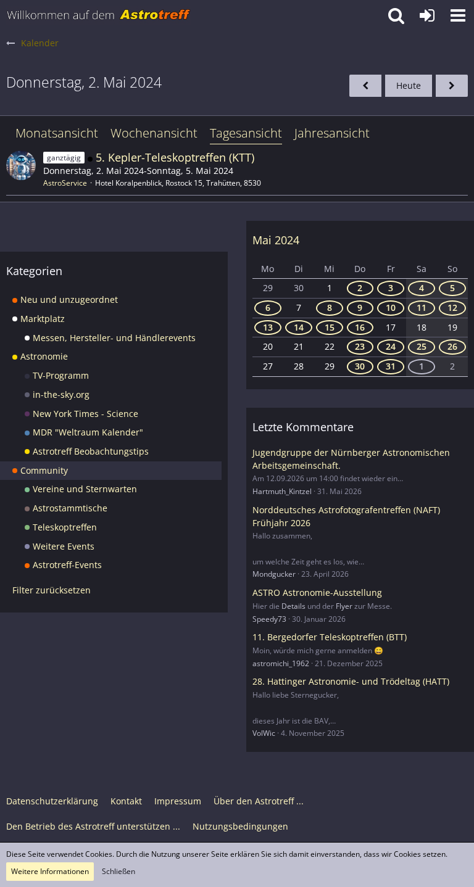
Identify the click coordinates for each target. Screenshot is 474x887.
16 (360, 327)
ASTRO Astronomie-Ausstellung (317, 592)
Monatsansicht (56, 133)
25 (421, 346)
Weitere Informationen (50, 871)
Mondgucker (274, 574)
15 (330, 327)
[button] (458, 15)
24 (391, 346)
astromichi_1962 (280, 663)
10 (391, 307)
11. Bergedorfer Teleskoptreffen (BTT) (329, 637)
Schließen (118, 871)
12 (452, 307)
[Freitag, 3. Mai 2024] (452, 86)
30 (360, 366)
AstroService (65, 183)
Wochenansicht (154, 133)
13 (268, 327)
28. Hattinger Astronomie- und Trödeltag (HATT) (350, 681)
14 (299, 327)
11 (421, 307)
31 (391, 366)
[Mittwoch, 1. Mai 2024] (365, 86)
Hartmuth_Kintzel (282, 491)
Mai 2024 (275, 240)
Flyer (344, 606)
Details (293, 606)
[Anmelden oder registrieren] (427, 15)
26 (452, 346)
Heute (408, 85)
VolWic (263, 733)
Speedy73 (269, 619)
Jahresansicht (332, 133)
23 (360, 346)
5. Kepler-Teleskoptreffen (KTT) (175, 157)
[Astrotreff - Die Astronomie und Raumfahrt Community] (99, 15)
